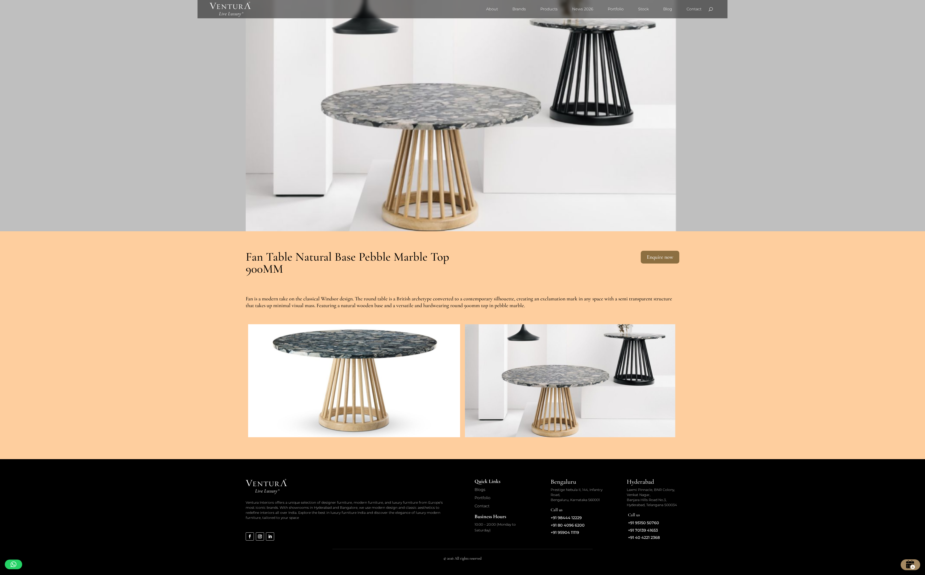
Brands (519, 9)
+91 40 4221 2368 (644, 537)
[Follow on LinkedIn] (270, 536)
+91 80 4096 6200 (568, 525)
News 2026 (582, 9)
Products (549, 9)
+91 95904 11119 (565, 532)
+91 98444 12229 (566, 518)
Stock (643, 9)
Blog (667, 9)
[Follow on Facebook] (250, 536)
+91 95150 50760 (643, 523)
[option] (354, 380)
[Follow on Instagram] (260, 536)
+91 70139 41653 (643, 530)
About (492, 9)
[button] (13, 564)
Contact (694, 9)
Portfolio (616, 9)
